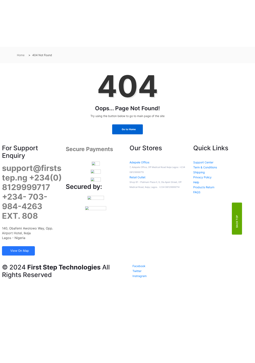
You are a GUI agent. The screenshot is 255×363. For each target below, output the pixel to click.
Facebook (138, 266)
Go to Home (128, 129)
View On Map (19, 251)
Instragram (139, 276)
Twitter (136, 271)
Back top (236, 221)
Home (21, 55)
